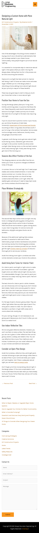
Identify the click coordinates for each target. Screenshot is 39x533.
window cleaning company (18, 249)
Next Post (33, 383)
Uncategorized (6, 455)
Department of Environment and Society (23, 125)
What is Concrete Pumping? (11, 412)
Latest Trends (6, 448)
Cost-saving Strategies (9, 436)
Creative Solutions (8, 439)
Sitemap (25, 529)
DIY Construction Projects (10, 22)
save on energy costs (21, 362)
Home (4, 445)
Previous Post (7, 383)
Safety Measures (7, 452)
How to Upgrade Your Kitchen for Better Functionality (19, 409)
